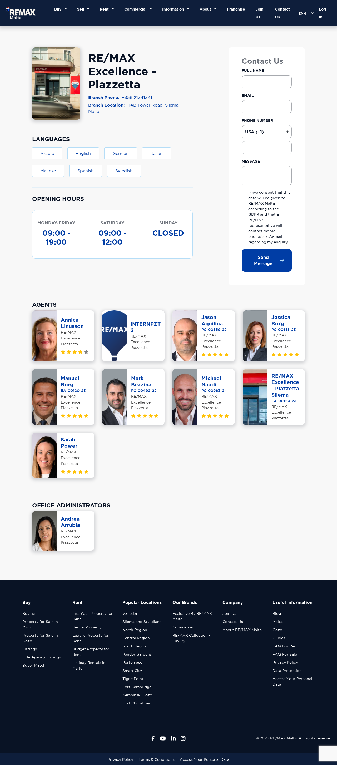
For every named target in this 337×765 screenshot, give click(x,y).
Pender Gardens (137, 654)
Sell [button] (81, 9)
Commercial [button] (136, 9)
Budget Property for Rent (90, 652)
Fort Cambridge (136, 687)
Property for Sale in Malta (40, 624)
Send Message (263, 260)
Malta (277, 622)
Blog (276, 613)
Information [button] (174, 9)
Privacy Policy (285, 662)
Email (248, 95)
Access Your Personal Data (292, 681)
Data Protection (287, 670)
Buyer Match (34, 665)
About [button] (206, 9)
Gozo (277, 630)
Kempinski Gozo (137, 695)
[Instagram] (183, 738)
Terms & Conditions (156, 759)
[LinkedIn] (173, 738)
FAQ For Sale (284, 654)
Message (251, 161)
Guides (278, 638)
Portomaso (132, 662)
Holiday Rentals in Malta (89, 665)
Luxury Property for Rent (90, 638)
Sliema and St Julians (141, 622)
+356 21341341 (137, 97)
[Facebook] (153, 738)
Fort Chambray (136, 703)
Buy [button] (58, 9)
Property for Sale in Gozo (40, 638)
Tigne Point (132, 679)
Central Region (136, 638)
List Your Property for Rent (92, 616)
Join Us (260, 13)
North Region (134, 630)
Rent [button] (105, 9)
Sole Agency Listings (41, 657)
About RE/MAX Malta (242, 630)
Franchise (236, 9)
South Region (134, 646)
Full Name (253, 70)
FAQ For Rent (285, 646)
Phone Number (257, 120)
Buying (28, 613)
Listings (29, 649)
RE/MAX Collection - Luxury (191, 638)
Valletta (129, 613)
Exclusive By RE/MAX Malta (192, 616)
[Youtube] (163, 738)
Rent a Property (86, 627)
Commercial (183, 627)
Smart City (132, 670)
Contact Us (282, 13)
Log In (322, 13)
